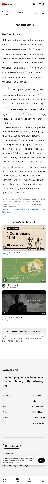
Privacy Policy (16, 462)
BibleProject (10, 255)
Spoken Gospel (11, 287)
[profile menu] (41, 4)
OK (41, 460)
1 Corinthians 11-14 (15, 253)
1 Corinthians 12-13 (15, 285)
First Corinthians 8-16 (17, 317)
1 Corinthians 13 (7, 13)
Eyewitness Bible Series (14, 320)
